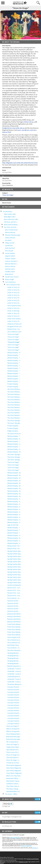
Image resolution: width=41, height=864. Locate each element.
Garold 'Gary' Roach (11, 277)
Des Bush (8, 240)
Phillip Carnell (9, 243)
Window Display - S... (14, 360)
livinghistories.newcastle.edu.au (13, 128)
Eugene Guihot (10, 256)
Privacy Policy (3, 857)
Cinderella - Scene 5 (14, 669)
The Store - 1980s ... (11, 794)
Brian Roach (9, 274)
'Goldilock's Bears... (12, 784)
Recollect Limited (23, 862)
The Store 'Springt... (14, 420)
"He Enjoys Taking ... (12, 789)
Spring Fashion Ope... (14, 551)
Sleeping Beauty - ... (14, 653)
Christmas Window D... (14, 684)
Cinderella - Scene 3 (14, 674)
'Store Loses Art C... (13, 752)
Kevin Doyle (9, 251)
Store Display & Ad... (14, 637)
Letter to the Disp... (13, 311)
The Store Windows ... (14, 650)
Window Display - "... (13, 355)
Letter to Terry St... (13, 287)
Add (37, 799)
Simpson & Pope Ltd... (14, 324)
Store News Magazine (13, 765)
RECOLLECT (2, 862)
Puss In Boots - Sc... (13, 598)
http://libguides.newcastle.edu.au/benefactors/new (20, 163)
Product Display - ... (13, 426)
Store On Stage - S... (13, 760)
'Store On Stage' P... (13, 726)
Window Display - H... (14, 353)
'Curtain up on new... (13, 763)
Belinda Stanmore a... (14, 666)
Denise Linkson (10, 266)
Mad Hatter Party (13, 645)
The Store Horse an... (14, 434)
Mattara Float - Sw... (13, 329)
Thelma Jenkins (10, 258)
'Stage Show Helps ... (13, 747)
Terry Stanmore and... (14, 332)
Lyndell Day (9, 245)
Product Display (12, 384)
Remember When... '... (13, 778)
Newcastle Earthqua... (11, 225)
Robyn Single (9, 279)
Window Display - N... (14, 538)
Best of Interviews (11, 230)
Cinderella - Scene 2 (14, 679)
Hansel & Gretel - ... (13, 601)
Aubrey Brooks (10, 238)
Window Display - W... (14, 452)
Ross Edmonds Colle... (11, 219)
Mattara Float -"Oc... (14, 546)
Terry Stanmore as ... (14, 640)
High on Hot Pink (12, 525)
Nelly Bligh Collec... (10, 217)
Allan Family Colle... (10, 214)
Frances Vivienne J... (12, 261)
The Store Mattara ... (14, 389)
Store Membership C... (13, 734)
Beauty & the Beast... (14, 614)
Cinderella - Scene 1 (14, 682)
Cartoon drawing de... (14, 585)
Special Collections (15, 837)
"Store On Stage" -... (14, 345)
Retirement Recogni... (13, 737)
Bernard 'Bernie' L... (11, 264)
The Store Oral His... (10, 227)
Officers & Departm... (13, 729)
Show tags (7, 803)
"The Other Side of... (13, 786)
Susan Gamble (10, 253)
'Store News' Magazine (14, 773)
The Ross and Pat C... (11, 222)
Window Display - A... (14, 499)
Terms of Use (10, 857)
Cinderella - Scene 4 (14, 671)
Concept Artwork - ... (14, 687)
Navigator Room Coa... (14, 326)
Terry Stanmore (10, 282)
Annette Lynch (10, 269)
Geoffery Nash (10, 272)
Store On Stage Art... (13, 755)
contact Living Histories (33, 859)
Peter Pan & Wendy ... (14, 624)
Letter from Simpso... (14, 319)
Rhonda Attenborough (12, 235)
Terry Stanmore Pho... (13, 285)
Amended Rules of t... (13, 791)
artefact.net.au (28, 122)
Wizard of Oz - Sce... (14, 588)
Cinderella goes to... (14, 676)
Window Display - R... (14, 439)
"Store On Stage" (13, 334)
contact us (35, 848)
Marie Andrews (10, 232)
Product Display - (13, 428)
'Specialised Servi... (12, 750)
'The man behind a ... (13, 757)
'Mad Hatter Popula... (13, 781)
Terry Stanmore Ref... (14, 306)
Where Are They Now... (13, 776)
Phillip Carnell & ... (13, 431)
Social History (7, 211)
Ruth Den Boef (10, 248)
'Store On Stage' (8, 195)
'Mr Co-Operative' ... (13, 742)
